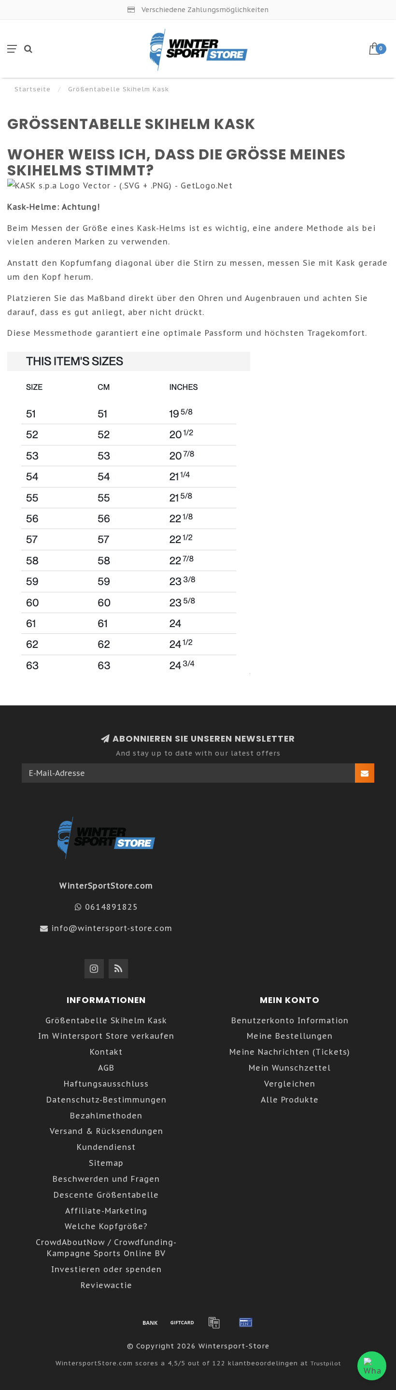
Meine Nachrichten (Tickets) (289, 1052)
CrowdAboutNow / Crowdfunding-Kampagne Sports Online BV (106, 1247)
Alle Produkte (290, 1099)
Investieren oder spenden (106, 1269)
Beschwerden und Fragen (106, 1179)
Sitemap (106, 1163)
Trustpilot (326, 1363)
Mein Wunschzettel (290, 1068)
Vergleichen (289, 1084)
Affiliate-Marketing (106, 1211)
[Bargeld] (182, 1322)
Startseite (32, 89)
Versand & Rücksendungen (106, 1131)
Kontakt (106, 1052)
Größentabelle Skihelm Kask (106, 1020)
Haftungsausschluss (106, 1084)
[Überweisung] (150, 1322)
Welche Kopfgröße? (106, 1226)
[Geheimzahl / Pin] (246, 1322)
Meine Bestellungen (290, 1036)
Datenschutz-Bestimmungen (106, 1099)
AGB (106, 1068)
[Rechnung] (214, 1322)
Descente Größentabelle (106, 1195)
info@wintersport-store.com (111, 928)
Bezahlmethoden (106, 1115)
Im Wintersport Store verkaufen (106, 1036)
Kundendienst (106, 1147)
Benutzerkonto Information (290, 1020)
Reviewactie (106, 1285)
